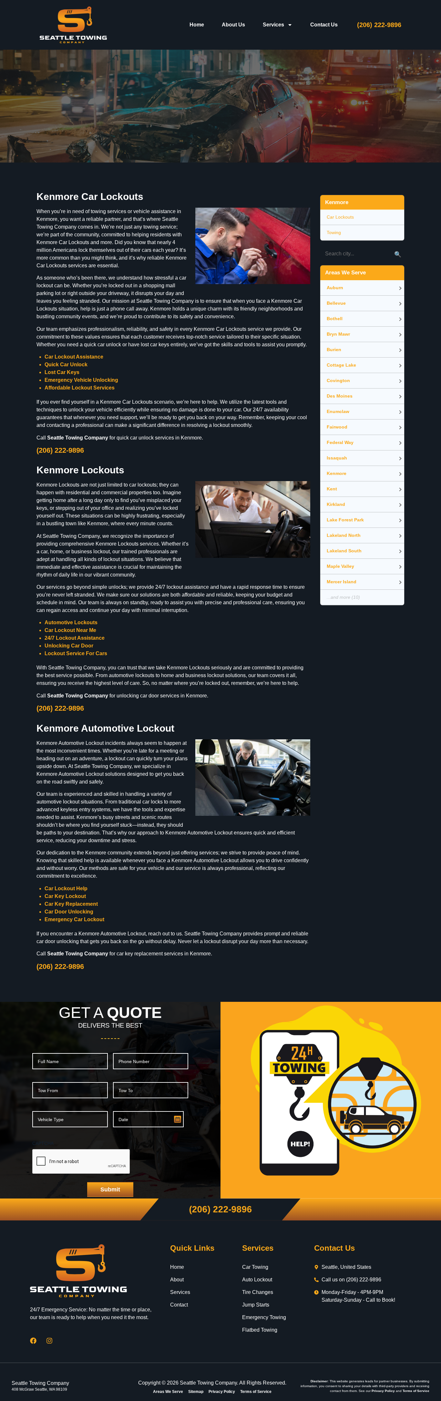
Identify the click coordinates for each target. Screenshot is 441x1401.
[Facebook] (33, 1340)
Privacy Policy (222, 1391)
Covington (338, 380)
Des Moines (340, 396)
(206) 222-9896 (379, 24)
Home (197, 24)
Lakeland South (344, 550)
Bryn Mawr (338, 334)
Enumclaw (338, 411)
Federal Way (340, 442)
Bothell (335, 318)
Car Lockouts (340, 217)
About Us (233, 24)
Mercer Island (341, 581)
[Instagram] (49, 1340)
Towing (334, 232)
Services (273, 24)
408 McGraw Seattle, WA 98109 (39, 1389)
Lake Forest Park (345, 519)
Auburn (335, 287)
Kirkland (336, 504)
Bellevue (336, 303)
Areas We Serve (168, 1391)
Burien (334, 349)
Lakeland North (344, 535)
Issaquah (337, 457)
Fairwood (337, 426)
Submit (110, 1189)
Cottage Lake (341, 365)
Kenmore (336, 473)
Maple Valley (340, 566)
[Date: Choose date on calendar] (177, 1119)
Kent (332, 488)
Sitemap (195, 1391)
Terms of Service (256, 1391)
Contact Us (324, 24)
